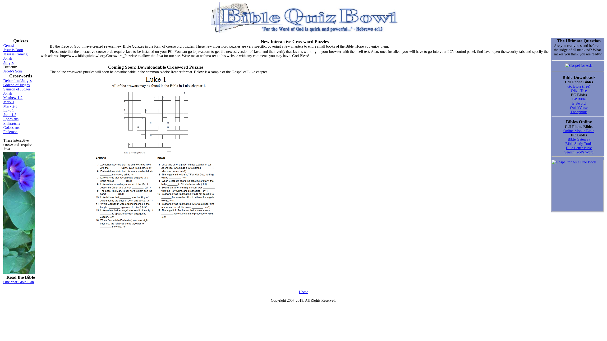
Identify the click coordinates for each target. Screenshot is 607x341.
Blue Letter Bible (579, 148)
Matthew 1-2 (13, 98)
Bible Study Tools (578, 144)
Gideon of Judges (16, 85)
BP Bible (579, 99)
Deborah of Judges (17, 81)
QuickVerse (579, 108)
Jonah (7, 58)
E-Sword (579, 103)
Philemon (10, 132)
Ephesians (10, 119)
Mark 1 (8, 102)
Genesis (9, 46)
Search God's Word (578, 152)
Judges (8, 63)
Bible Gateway (579, 139)
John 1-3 (9, 115)
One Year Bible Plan (18, 282)
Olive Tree (579, 91)
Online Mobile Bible (578, 131)
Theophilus (578, 112)
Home (303, 292)
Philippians (11, 123)
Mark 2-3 (10, 106)
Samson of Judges (16, 89)
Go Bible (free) (578, 86)
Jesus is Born (13, 50)
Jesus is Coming (15, 54)
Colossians (11, 128)
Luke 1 (8, 110)
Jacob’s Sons (13, 71)
